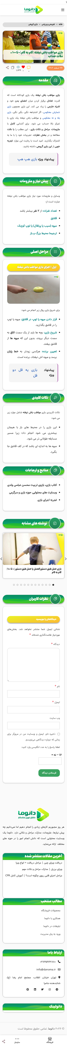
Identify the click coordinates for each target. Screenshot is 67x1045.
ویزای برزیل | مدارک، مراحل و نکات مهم (42, 869)
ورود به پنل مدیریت (50, 934)
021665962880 (48, 962)
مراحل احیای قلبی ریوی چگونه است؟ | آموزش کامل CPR (33, 876)
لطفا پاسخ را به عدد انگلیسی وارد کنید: (40, 747)
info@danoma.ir (46, 970)
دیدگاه (55, 644)
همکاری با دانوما (52, 918)
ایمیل (56, 702)
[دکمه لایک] (23, 67)
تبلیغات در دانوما (51, 926)
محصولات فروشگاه (50, 910)
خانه (61, 24)
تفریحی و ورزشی (48, 24)
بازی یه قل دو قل (25, 372)
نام (57, 686)
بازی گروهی (33, 24)
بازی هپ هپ (27, 159)
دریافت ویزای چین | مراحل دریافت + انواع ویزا (39, 863)
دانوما (51, 1028)
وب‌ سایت (55, 718)
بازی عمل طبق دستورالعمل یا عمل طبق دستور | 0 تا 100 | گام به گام (34, 571)
